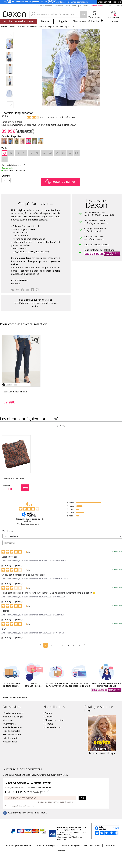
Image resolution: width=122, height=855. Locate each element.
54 (56, 152)
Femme (45, 21)
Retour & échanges (13, 717)
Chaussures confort (54, 720)
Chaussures (87, 21)
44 (24, 152)
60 (76, 152)
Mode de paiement (13, 727)
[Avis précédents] (40, 645)
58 (70, 152)
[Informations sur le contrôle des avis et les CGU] (43, 519)
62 (4, 159)
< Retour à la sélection (64, 117)
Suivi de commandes (14, 713)
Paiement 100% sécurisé (96, 244)
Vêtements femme (17, 26)
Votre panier (113, 17)
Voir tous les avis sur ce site (28, 524)
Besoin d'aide (10, 742)
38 (4, 152)
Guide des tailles (12, 731)
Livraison (8, 720)
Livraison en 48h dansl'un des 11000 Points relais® (99, 213)
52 (50, 152)
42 (17, 152)
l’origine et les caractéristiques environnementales (33, 301)
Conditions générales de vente (18, 845)
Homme (113, 21)
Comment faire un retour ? (66, 5)
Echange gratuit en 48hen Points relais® (95, 230)
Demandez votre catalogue (102, 753)
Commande (10, 724)
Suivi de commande (44, 5)
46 (30, 152)
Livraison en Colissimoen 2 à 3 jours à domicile (96, 222)
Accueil (4, 26)
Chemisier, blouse (36, 26)
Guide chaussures (12, 735)
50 (43, 152)
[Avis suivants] (84, 645)
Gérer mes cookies (92, 845)
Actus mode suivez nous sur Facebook (28, 813)
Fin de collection (53, 727)
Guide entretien (11, 738)
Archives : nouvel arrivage (18, 21)
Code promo (110, 845)
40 (11, 152)
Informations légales (71, 845)
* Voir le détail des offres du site (13, 697)
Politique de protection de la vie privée (19, 806)
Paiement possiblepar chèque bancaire (94, 238)
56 (63, 152)
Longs (49, 26)
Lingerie (62, 21)
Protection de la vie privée (47, 845)
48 (37, 152)
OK (82, 797)
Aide (110, 5)
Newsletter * (93, 5)
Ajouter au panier (62, 181)
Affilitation (60, 850)
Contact (118, 5)
